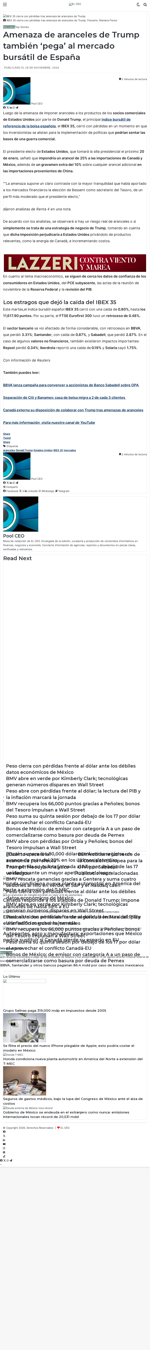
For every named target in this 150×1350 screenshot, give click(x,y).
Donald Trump (24, 450)
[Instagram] (4, 1148)
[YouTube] (4, 1144)
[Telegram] (17, 107)
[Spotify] (4, 1152)
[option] (75, 575)
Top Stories (22, 27)
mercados (70, 450)
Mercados (9, 27)
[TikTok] (4, 1156)
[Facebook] (4, 107)
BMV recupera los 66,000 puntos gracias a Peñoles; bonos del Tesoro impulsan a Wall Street (66, 577)
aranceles (9, 450)
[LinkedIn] (11, 107)
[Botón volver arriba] (1, 1164)
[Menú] (5, 5)
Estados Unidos (43, 450)
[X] (8, 107)
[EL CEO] (75, 4)
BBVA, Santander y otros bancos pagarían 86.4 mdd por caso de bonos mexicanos (72, 965)
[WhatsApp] (14, 107)
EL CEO (65, 1127)
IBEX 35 (58, 450)
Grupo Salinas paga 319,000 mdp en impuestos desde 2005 (54, 1010)
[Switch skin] (138, 5)
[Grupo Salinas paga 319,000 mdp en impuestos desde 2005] (24, 982)
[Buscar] (145, 5)
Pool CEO (37, 103)
